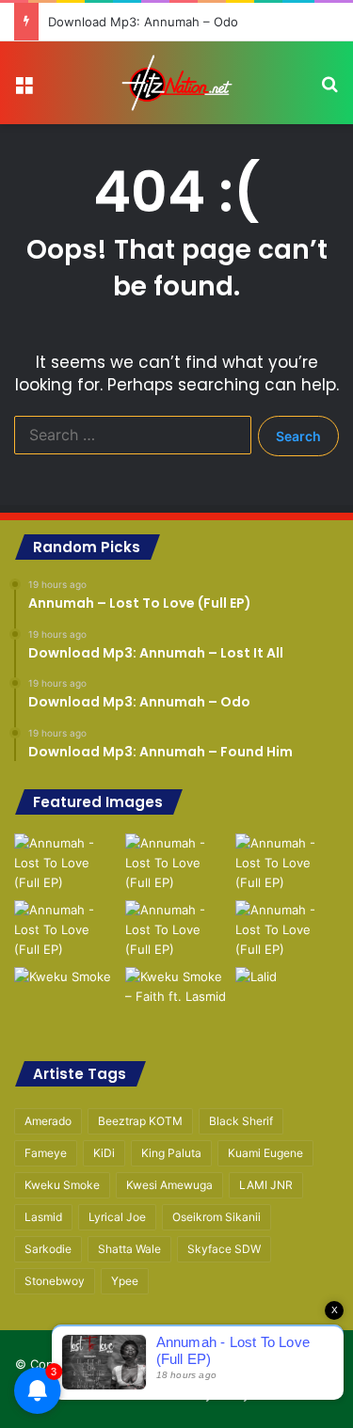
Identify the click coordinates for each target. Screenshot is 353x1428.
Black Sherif (241, 1121)
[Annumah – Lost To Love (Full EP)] (66, 863)
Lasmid (43, 1217)
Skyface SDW (224, 1249)
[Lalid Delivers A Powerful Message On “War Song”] (287, 996)
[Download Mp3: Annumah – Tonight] (177, 930)
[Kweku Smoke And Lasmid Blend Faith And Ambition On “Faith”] (66, 996)
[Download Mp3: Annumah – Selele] (287, 930)
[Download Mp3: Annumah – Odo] (287, 863)
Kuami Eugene (265, 1153)
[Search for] (329, 90)
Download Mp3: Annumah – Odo (143, 21)
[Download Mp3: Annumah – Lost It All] (177, 863)
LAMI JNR (266, 1185)
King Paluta (171, 1153)
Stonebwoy (54, 1281)
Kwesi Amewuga (169, 1185)
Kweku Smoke (62, 1185)
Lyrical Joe (117, 1217)
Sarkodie (48, 1249)
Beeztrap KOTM (140, 1121)
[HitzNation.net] (176, 83)
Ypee (124, 1281)
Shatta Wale (129, 1249)
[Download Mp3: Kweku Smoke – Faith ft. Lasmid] (177, 996)
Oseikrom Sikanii (216, 1217)
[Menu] (23, 90)
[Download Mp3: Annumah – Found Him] (66, 930)
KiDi (104, 1153)
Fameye (45, 1153)
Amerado (48, 1121)
